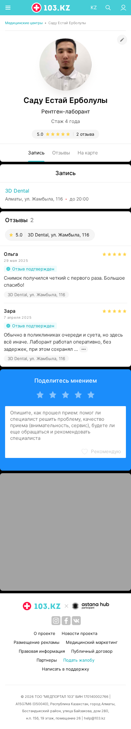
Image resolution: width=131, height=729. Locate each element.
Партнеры (47, 660)
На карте (88, 153)
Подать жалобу (78, 660)
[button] (101, 451)
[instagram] (56, 620)
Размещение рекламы (36, 642)
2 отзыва (85, 134)
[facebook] (66, 620)
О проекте (44, 633)
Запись (36, 153)
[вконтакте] (76, 620)
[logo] (51, 7)
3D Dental (17, 190)
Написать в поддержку (65, 668)
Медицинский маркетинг (92, 642)
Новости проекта (79, 633)
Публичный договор (92, 651)
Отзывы (61, 153)
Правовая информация (42, 651)
